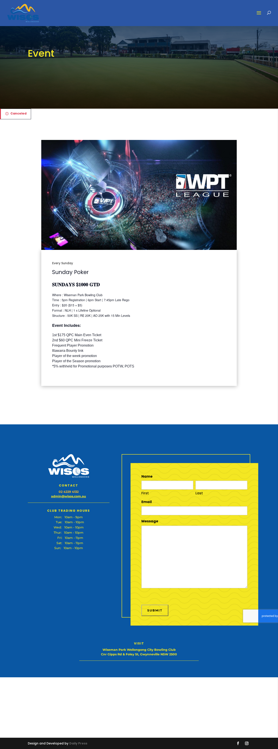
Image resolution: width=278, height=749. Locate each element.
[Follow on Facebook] (238, 743)
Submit (154, 610)
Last (199, 493)
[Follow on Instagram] (246, 743)
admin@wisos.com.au (68, 496)
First (145, 493)
